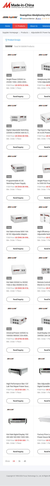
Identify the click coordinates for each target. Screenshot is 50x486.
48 (25, 461)
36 (19, 461)
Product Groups (13, 40)
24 (14, 461)
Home (7, 26)
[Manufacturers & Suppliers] (19, 5)
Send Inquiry (18, 96)
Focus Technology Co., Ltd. (32, 476)
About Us (33, 26)
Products (21, 26)
